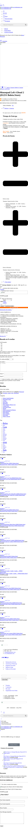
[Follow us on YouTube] (5, 657)
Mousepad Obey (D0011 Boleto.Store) (9, 464)
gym (3, 444)
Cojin (4, 431)
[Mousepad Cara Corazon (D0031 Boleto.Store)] (14, 633)
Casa (5, 427)
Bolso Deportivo (6, 411)
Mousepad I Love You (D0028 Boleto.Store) (10, 479)
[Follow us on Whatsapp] (7, 657)
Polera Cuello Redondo (8, 398)
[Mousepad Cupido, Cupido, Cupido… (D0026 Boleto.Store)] (14, 571)
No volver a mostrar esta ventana (9, 784)
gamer (9, 393)
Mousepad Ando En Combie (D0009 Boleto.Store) (11, 541)
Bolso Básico (6, 412)
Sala (4, 450)
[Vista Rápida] (6, 462)
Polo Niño (5, 402)
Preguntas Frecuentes (10, 665)
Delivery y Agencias (9, 108)
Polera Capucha (6, 416)
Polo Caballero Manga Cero (9, 404)
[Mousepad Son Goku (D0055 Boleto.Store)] (14, 588)
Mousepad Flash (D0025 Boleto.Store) (9, 511)
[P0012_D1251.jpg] (5, 89)
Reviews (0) (3, 336)
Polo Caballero (6, 413)
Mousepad (2, 36)
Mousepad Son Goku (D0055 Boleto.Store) (10, 589)
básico (4, 425)
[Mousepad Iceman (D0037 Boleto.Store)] (14, 618)
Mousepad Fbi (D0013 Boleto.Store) (8, 557)
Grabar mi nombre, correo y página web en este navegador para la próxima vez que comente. (11, 380)
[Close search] (1, 719)
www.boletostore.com (9, 653)
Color (1, 301)
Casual (4, 428)
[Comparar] (8, 462)
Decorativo (5, 435)
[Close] (0, 394)
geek (12, 393)
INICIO (6, 28)
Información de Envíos (11, 662)
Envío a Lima (6, 198)
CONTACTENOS (8, 32)
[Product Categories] (4, 14)
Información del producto (6, 309)
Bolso (5, 423)
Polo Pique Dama (7, 407)
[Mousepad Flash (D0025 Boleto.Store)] (14, 510)
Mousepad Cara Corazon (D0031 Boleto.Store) (11, 634)
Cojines (4, 400)
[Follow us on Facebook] (2, 657)
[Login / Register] (4, 11)
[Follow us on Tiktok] (8, 657)
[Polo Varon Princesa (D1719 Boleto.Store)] (14, 766)
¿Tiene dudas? (7, 282)
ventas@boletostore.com (9, 652)
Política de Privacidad (11, 669)
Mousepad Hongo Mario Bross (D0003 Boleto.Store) (12, 525)
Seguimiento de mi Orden (11, 690)
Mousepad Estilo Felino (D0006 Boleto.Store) (10, 604)
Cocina (4, 430)
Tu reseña (2, 361)
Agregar (2, 306)
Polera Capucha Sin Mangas (9, 410)
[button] (15, 170)
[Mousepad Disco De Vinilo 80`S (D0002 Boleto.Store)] (14, 494)
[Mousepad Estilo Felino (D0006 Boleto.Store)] (14, 602)
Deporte (4, 436)
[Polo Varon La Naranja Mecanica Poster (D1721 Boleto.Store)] (15, 753)
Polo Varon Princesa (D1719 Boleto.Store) (13, 767)
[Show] (0, 3)
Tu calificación (3, 359)
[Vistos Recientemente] (4, 713)
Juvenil (4, 445)
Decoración (5, 434)
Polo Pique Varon (7, 399)
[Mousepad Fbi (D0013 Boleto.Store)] (14, 556)
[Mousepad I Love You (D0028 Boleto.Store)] (14, 478)
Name (2, 373)
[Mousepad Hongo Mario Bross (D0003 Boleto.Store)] (14, 524)
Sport (4, 451)
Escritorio (5, 393)
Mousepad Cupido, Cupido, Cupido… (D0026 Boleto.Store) (14, 573)
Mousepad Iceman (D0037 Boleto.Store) (9, 620)
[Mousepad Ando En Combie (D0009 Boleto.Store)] (14, 540)
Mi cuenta (8, 688)
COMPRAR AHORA (9, 306)
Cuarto (4, 432)
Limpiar (5, 302)
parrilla (4, 448)
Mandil (4, 408)
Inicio (22, 35)
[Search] (3, 6)
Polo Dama (5, 415)
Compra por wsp (14, 307)
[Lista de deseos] (1, 87)
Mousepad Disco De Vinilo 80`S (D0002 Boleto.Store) (12, 495)
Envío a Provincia (7, 267)
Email (2, 376)
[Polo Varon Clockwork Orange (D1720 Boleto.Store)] (15, 760)
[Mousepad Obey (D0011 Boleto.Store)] (14, 463)
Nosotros (8, 685)
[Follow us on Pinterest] (3, 657)
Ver (12, 105)
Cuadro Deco (6, 406)
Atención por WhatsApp (11, 663)
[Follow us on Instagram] (4, 657)
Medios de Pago (9, 667)
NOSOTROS (7, 30)
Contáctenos (8, 687)
